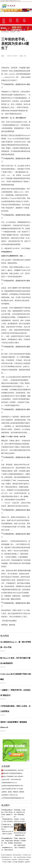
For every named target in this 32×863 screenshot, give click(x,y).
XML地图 (15, 861)
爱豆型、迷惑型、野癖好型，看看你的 (13, 792)
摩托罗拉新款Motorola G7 (10, 782)
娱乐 (3, 20)
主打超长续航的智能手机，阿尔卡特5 (13, 770)
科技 (10, 20)
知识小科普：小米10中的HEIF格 (12, 779)
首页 (3, 19)
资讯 (10, 19)
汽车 (24, 19)
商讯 (17, 21)
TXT (23, 861)
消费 (24, 21)
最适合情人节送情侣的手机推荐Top (12, 773)
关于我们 (4, 861)
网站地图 (20, 861)
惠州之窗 (12, 625)
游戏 (10, 21)
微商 (3, 22)
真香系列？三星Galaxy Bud (10, 795)
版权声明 (27, 861)
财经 (17, 19)
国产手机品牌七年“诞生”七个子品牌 (13, 788)
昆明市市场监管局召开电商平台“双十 (13, 785)
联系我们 (10, 861)
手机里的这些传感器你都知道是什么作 (13, 798)
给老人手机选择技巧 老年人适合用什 (13, 776)
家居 (24, 20)
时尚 (17, 20)
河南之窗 (12, 31)
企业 (3, 21)
